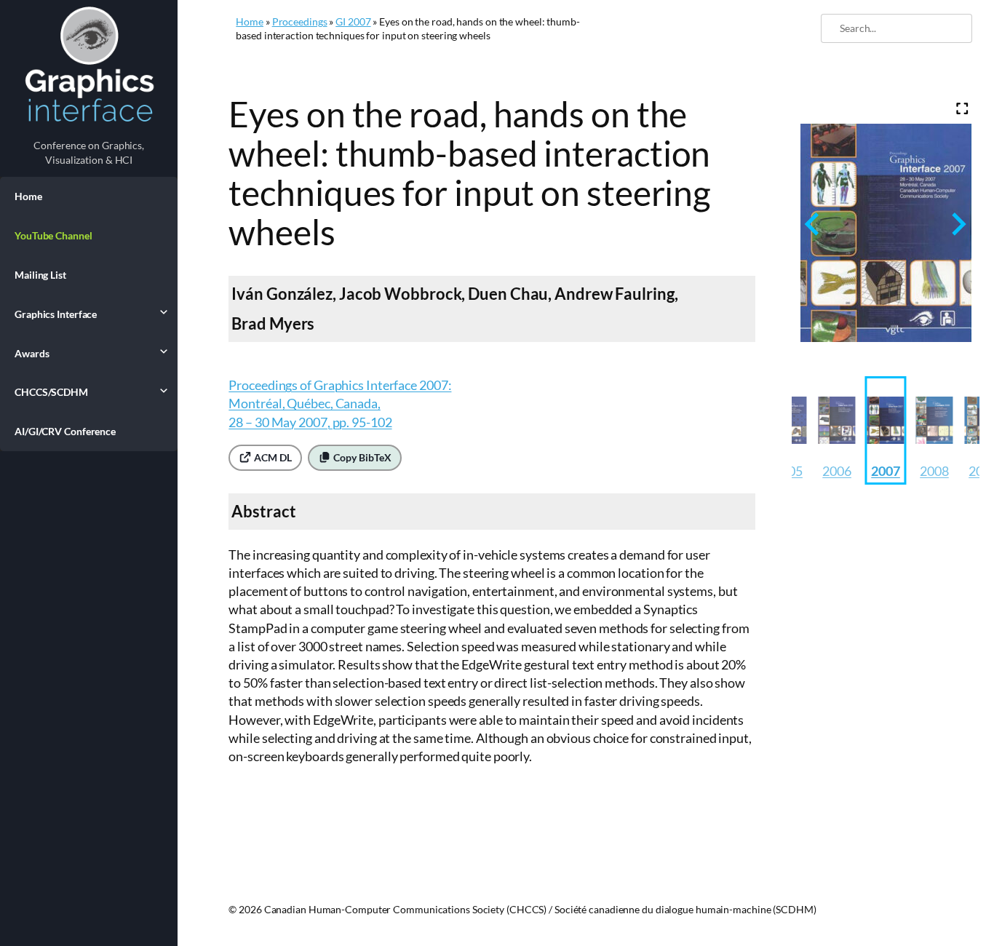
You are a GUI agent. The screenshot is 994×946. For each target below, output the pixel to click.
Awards (32, 353)
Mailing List (40, 275)
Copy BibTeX (361, 457)
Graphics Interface (56, 314)
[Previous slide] (813, 224)
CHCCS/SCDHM (51, 392)
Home (28, 196)
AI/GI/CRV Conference (65, 431)
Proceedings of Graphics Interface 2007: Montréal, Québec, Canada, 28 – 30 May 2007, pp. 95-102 (339, 403)
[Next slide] (957, 224)
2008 (934, 471)
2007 (885, 471)
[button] (837, 430)
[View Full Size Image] (962, 108)
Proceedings (299, 21)
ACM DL (271, 457)
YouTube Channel (53, 235)
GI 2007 (352, 21)
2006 (836, 471)
